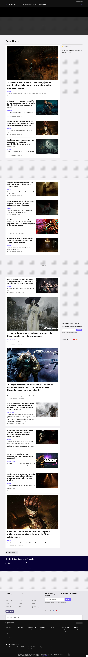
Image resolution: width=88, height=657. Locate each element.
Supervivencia (77, 50)
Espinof (29, 631)
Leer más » (46, 93)
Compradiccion (65, 633)
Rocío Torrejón (14, 449)
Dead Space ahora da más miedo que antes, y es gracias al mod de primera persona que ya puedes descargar (20, 123)
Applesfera (8, 633)
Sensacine (30, 629)
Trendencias (64, 629)
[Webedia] (79, 1)
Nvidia (30, 568)
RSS (77, 339)
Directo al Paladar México (43, 647)
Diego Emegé (13, 469)
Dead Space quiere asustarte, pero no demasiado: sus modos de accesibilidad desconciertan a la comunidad (20, 143)
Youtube (74, 339)
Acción (22, 4)
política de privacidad (62, 602)
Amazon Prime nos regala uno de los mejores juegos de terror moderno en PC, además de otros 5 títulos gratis (20, 281)
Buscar (79, 617)
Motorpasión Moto (54, 631)
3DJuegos (19, 629)
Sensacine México (32, 646)
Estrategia (28, 4)
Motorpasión (53, 629)
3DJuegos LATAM (20, 646)
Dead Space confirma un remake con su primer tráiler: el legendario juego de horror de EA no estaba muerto (28, 534)
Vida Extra (19, 631)
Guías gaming (42, 4)
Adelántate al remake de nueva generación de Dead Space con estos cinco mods (20, 456)
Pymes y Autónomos (78, 631)
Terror (9, 91)
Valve (26, 568)
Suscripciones (10, 412)
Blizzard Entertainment (35, 607)
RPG (63, 48)
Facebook (79, 5)
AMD (20, 606)
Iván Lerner (13, 96)
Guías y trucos (11, 461)
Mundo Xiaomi (8, 637)
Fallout (69, 52)
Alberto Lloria (13, 233)
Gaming (76, 48)
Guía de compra (13, 4)
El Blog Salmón (76, 629)
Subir (78, 623)
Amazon (65, 50)
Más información (45, 655)
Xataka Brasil (8, 648)
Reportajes (10, 229)
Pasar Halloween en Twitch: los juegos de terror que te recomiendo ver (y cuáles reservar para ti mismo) (20, 203)
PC (80, 48)
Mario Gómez (13, 545)
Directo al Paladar (43, 629)
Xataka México (9, 646)
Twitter (81, 5)
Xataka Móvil (8, 631)
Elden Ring (71, 50)
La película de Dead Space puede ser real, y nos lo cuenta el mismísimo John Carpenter (20, 184)
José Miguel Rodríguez (15, 491)
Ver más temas (9, 611)
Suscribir (79, 329)
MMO (20, 600)
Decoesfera (64, 631)
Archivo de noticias (12, 552)
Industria (9, 110)
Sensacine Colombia (32, 648)
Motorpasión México (55, 646)
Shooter (71, 48)
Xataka (7, 629)
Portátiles (34, 600)
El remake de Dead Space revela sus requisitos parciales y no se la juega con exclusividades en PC (20, 240)
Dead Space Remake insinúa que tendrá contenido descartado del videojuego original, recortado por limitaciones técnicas (21, 477)
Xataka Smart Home (10, 635)
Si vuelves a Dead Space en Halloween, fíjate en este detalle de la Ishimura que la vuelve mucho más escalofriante (29, 85)
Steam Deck (8, 606)
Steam (35, 4)
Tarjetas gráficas (10, 600)
